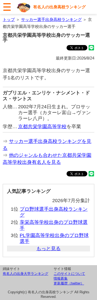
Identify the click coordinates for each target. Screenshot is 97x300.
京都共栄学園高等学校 (42, 126)
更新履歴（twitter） (69, 283)
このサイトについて (69, 274)
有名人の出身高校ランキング (59, 7)
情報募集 (61, 278)
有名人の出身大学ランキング (25, 274)
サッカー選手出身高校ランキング (51, 19)
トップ (9, 19)
